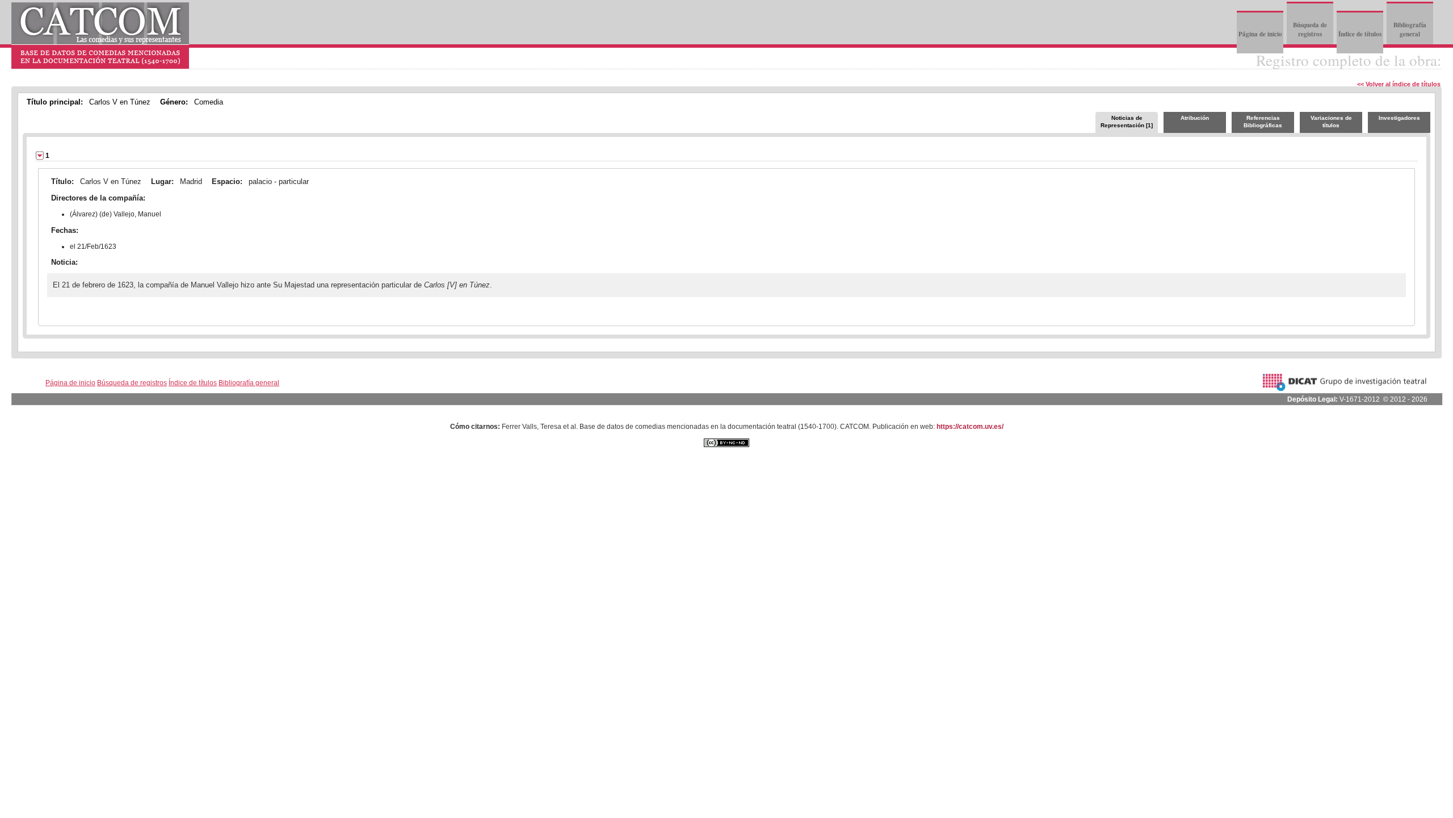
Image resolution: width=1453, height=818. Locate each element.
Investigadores (1399, 118)
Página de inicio (1260, 34)
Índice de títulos (1359, 34)
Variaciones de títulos (1331, 121)
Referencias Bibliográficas (1263, 121)
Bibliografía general (1409, 29)
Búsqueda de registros (1310, 29)
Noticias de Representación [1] (1127, 121)
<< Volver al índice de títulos (1399, 84)
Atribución (1195, 118)
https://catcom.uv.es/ (970, 427)
